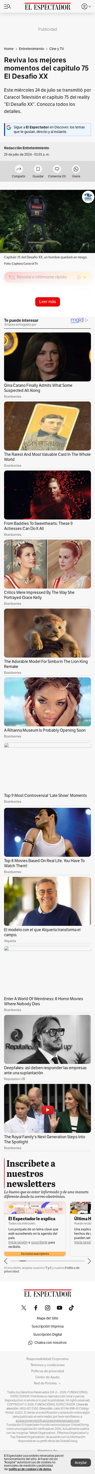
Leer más (47, 301)
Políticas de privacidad (47, 1371)
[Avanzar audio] (78, 313)
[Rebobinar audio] (70, 313)
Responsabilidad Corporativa (47, 1359)
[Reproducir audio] (11, 307)
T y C (48, 1268)
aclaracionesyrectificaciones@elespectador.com (48, 1420)
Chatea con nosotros (50, 1343)
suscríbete (39, 1242)
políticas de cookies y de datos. (30, 1469)
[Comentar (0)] (57, 169)
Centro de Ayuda (47, 1377)
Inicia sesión (18, 1242)
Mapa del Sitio (47, 1318)
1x (85, 313)
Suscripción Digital (47, 1334)
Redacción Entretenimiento (26, 148)
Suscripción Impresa (48, 1326)
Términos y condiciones (47, 1365)
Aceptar (81, 1463)
